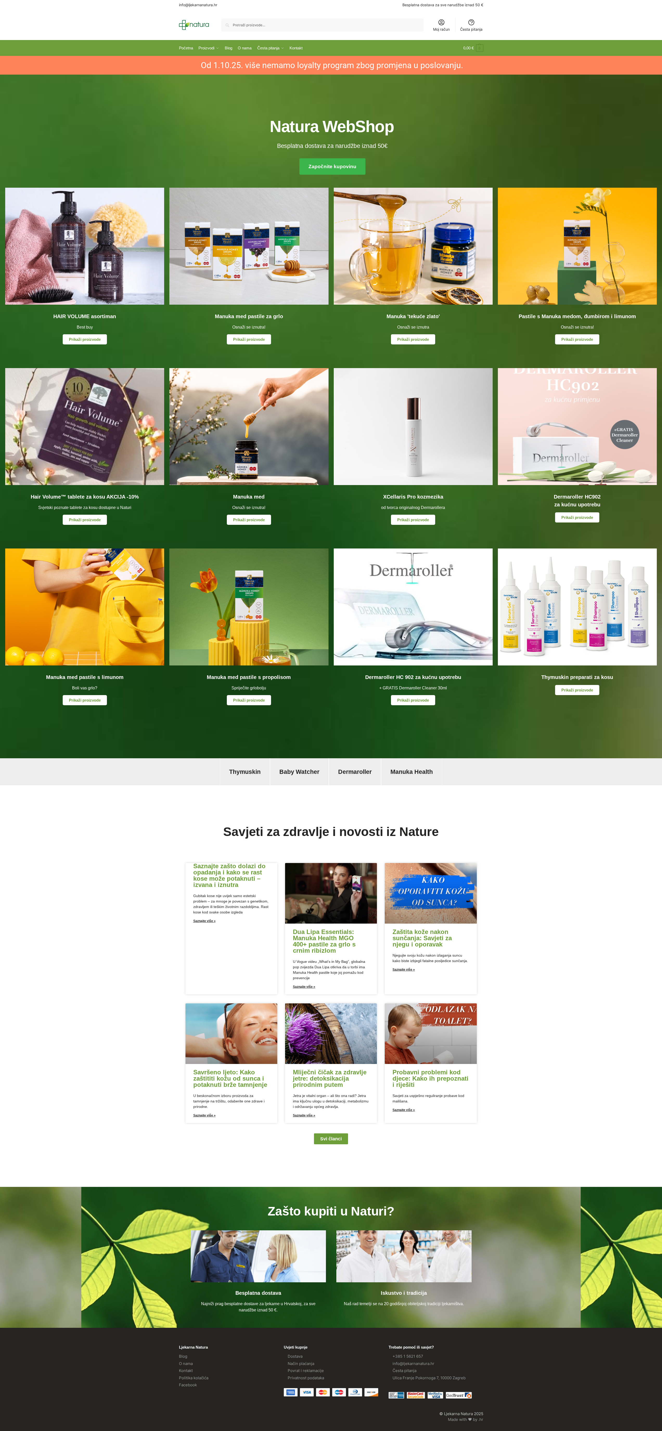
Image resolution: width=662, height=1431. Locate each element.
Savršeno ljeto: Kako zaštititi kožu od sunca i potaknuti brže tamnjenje (230, 1078)
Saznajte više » (204, 921)
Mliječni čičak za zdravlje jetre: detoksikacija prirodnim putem (330, 1078)
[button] (473, 48)
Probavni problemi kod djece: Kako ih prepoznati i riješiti (430, 1078)
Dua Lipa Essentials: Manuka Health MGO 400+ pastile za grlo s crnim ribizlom (324, 941)
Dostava (295, 1356)
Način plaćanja (301, 1363)
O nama (186, 1363)
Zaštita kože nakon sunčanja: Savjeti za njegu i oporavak (422, 938)
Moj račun (441, 29)
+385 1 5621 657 (408, 1356)
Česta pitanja (471, 29)
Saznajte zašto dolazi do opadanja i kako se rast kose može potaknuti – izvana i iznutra (229, 875)
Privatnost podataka (306, 1377)
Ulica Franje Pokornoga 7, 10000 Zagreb (429, 1377)
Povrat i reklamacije (306, 1370)
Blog (183, 1356)
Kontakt (186, 1370)
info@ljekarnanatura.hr (198, 5)
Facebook (188, 1384)
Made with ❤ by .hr (465, 1419)
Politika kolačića (193, 1377)
